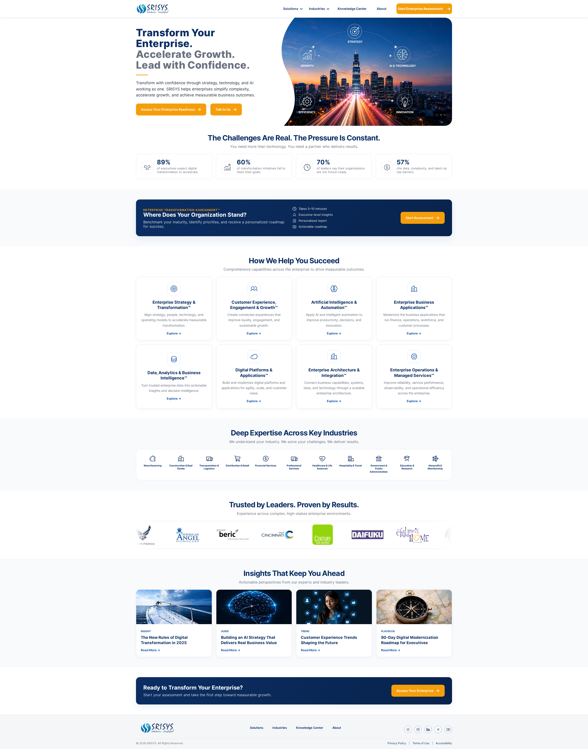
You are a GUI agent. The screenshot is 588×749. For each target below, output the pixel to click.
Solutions (290, 9)
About (381, 9)
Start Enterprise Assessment (420, 9)
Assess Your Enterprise (414, 691)
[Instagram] (418, 729)
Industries (317, 9)
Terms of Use (421, 743)
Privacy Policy (396, 743)
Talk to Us (223, 109)
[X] (438, 729)
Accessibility (444, 743)
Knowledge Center (352, 9)
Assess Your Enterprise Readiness (168, 109)
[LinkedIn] (428, 729)
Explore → (174, 333)
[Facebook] (408, 729)
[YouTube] (448, 729)
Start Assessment (419, 218)
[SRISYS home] (158, 8)
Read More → (150, 650)
